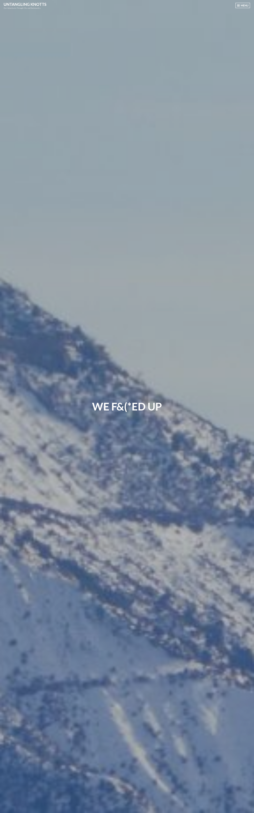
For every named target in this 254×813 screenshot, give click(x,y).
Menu (244, 5)
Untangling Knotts (25, 4)
